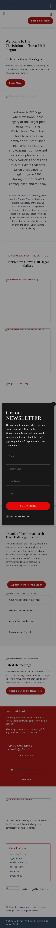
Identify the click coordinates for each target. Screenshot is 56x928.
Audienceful (24, 516)
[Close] (53, 404)
